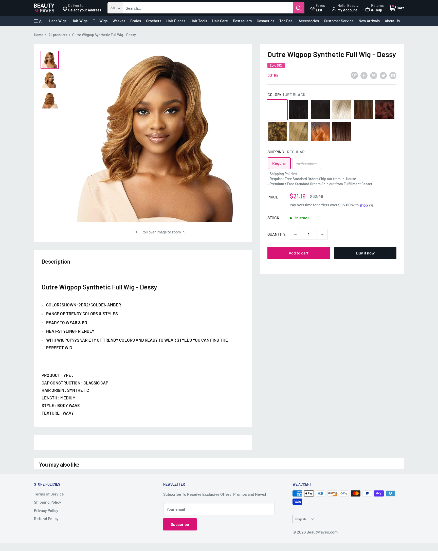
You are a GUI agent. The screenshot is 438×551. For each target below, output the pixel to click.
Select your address (84, 10)
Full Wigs (100, 21)
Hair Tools (198, 21)
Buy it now (365, 253)
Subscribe (180, 524)
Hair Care (220, 21)
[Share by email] (392, 75)
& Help (376, 10)
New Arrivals (369, 21)
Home (38, 35)
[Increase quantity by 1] (322, 234)
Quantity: (277, 234)
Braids (135, 21)
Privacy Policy (46, 510)
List (319, 10)
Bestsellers (242, 21)
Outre (272, 76)
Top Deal (286, 21)
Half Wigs (79, 21)
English (300, 519)
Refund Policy (46, 518)
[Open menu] (39, 21)
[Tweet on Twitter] (383, 75)
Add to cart (298, 253)
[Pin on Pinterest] (373, 75)
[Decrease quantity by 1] (295, 234)
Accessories (309, 21)
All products (57, 35)
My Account (347, 10)
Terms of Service (49, 493)
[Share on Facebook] (364, 75)
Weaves (119, 21)
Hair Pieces (175, 21)
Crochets (153, 21)
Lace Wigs (57, 21)
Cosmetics (265, 21)
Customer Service (339, 21)
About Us (392, 21)
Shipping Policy (47, 502)
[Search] (298, 7)
